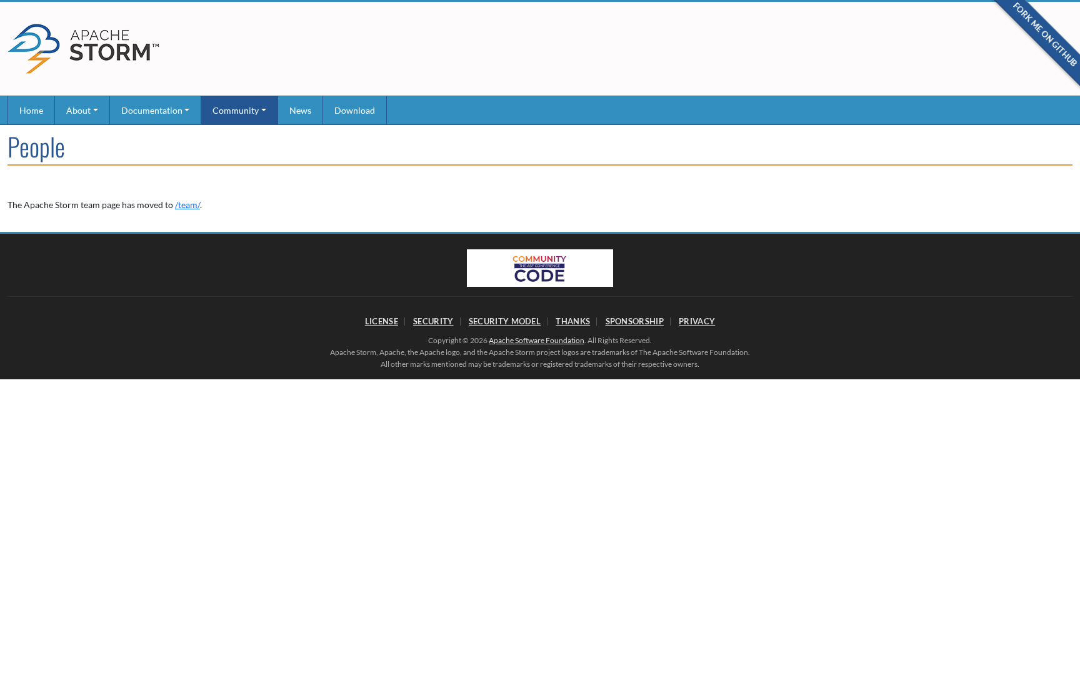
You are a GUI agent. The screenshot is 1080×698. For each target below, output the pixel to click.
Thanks (573, 321)
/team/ (187, 204)
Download (354, 110)
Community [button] (235, 110)
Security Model (505, 321)
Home (31, 110)
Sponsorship (635, 321)
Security (433, 321)
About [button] (78, 110)
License (381, 321)
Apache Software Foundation (536, 340)
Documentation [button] (151, 110)
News (300, 110)
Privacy (697, 321)
